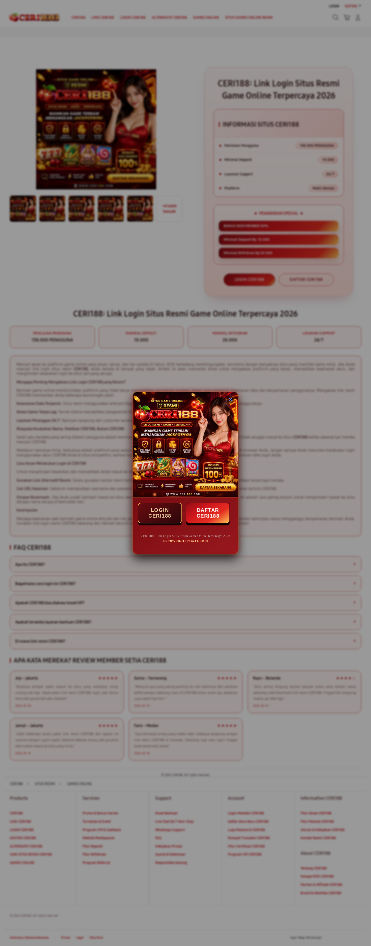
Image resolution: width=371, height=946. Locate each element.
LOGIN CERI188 (159, 513)
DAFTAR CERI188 (208, 513)
